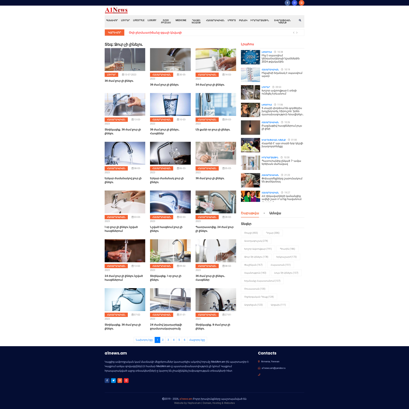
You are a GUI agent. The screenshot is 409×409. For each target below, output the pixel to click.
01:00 (294, 140)
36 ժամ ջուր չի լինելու (119, 81)
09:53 (278, 87)
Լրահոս (247, 44)
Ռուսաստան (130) (254, 289)
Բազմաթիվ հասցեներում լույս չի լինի (282, 127)
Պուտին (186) (287, 249)
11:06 (280, 104)
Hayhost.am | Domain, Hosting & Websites (211, 403)
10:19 (287, 69)
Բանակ (243, 20)
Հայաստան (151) (281, 265)
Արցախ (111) (278, 305)
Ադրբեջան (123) (253, 305)
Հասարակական (215, 20)
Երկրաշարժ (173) (286, 257)
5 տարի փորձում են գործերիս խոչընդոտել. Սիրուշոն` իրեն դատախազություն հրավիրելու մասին (283, 112)
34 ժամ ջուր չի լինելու (210, 84)
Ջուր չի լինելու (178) (256, 257)
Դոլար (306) (272, 233)
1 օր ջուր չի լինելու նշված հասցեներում (121, 229)
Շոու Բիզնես (166, 21)
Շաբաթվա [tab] (250, 213)
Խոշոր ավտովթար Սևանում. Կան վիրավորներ (164, 32)
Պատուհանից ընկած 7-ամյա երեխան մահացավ (281, 162)
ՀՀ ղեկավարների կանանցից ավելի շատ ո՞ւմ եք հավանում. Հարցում (282, 199)
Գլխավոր (112, 20)
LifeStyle (138, 20)
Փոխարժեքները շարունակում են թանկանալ (282, 180)
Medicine (181, 20)
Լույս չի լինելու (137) (286, 273)
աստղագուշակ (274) (256, 241)
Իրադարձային (260, 20)
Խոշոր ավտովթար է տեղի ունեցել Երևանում (279, 92)
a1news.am (186, 398)
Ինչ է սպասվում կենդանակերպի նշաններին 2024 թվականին (281, 58)
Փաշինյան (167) (253, 265)
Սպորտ (232, 20)
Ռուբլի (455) (251, 233)
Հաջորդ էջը (197, 339)
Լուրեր (125, 20)
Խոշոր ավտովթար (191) (258, 249)
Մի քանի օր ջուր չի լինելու (213, 129)
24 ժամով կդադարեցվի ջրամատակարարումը (166, 326)
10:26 (287, 122)
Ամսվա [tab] (275, 213)
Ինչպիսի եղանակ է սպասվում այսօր (282, 74)
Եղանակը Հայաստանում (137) (262, 281)
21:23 (287, 175)
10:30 (286, 157)
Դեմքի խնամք (196, 21)
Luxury (152, 20)
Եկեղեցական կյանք (282, 21)
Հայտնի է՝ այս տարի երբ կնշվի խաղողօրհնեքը (282, 144)
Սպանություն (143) (255, 273)
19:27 (287, 192)
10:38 (280, 52)
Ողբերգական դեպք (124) (259, 297)
